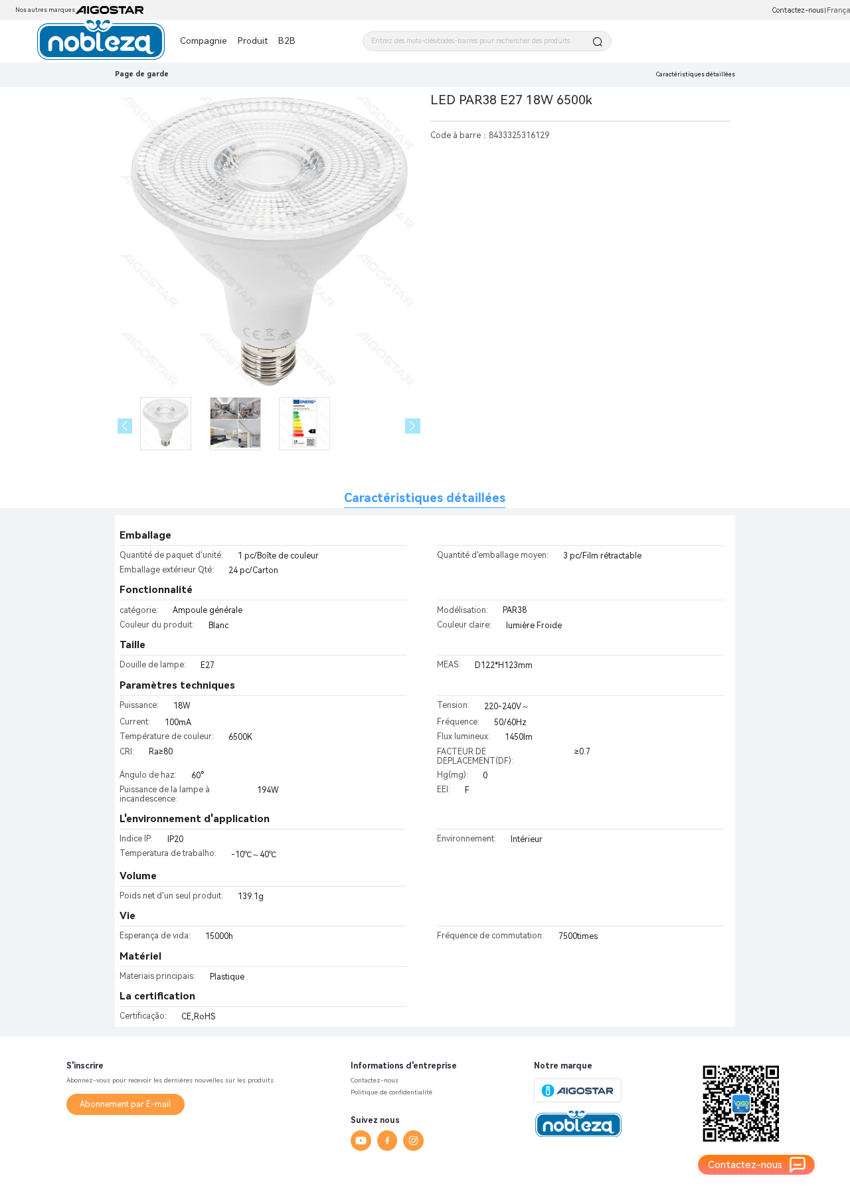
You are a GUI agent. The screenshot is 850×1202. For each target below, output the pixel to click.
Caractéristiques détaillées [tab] (424, 498)
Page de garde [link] (142, 74)
